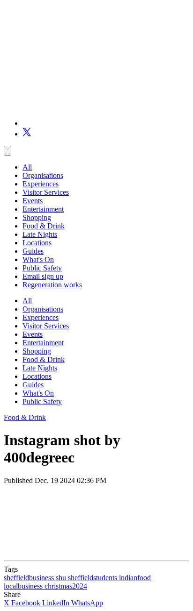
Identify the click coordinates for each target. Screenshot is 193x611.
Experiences (40, 184)
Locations (37, 243)
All (27, 167)
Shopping (36, 217)
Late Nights (39, 234)
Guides (33, 251)
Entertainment (43, 209)
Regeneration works (52, 285)
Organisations (42, 175)
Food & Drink (43, 226)
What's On (38, 259)
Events (32, 201)
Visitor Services (45, 192)
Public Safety (42, 268)
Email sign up (42, 276)
